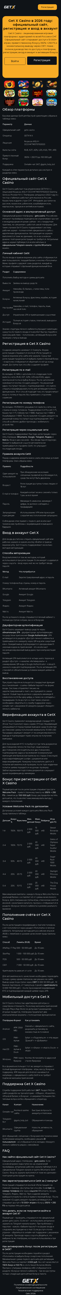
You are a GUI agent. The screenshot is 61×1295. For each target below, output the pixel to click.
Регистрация (47, 7)
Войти (15, 61)
